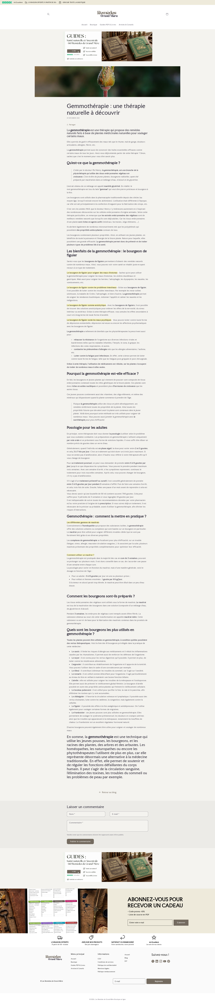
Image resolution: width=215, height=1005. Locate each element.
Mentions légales (103, 968)
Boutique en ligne (120, 999)
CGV (99, 959)
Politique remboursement (106, 971)
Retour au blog (109, 792)
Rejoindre (159, 981)
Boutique (74, 962)
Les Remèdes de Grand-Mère (104, 999)
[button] (48, 14)
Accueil (73, 959)
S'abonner (181, 923)
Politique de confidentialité (107, 965)
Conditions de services (105, 962)
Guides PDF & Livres (78, 965)
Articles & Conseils (77, 968)
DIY (126, 961)
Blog (126, 958)
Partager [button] (72, 125)
